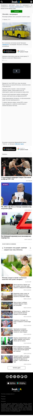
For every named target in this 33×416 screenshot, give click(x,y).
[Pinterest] (25, 376)
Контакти (3, 401)
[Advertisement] (16, 123)
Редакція (3, 398)
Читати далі (16, 368)
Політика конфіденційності (7, 394)
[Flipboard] (22, 376)
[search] (1, 1)
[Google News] (18, 376)
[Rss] (7, 376)
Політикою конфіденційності (16, 6)
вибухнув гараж (19, 144)
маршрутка (5, 44)
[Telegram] (11, 376)
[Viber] (14, 376)
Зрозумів (16, 11)
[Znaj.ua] (16, 1)
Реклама (3, 396)
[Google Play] (21, 383)
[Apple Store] (11, 383)
